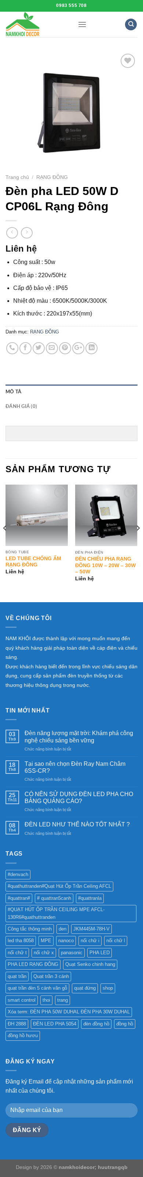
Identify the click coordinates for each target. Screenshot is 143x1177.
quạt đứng (85, 988)
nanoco (66, 940)
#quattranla (90, 898)
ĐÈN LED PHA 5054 (54, 1024)
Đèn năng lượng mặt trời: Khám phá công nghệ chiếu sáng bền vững (79, 736)
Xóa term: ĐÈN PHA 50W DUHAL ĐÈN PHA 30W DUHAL (69, 1011)
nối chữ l (115, 940)
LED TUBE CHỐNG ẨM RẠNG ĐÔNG (33, 562)
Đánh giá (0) (21, 406)
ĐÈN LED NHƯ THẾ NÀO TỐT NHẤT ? (77, 824)
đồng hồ (124, 1024)
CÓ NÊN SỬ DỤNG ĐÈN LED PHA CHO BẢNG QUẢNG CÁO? (79, 797)
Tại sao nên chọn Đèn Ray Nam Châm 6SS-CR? (75, 767)
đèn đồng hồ (96, 1024)
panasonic (71, 952)
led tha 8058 (21, 940)
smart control (22, 1000)
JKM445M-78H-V (91, 929)
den (62, 929)
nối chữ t (17, 952)
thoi (46, 1000)
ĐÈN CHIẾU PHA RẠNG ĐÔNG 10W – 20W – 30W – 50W (105, 565)
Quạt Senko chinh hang (90, 964)
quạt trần (17, 976)
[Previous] (5, 542)
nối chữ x (44, 952)
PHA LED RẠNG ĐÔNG (33, 964)
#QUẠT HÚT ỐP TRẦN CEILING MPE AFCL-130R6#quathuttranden (56, 913)
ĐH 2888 (17, 1024)
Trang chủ (17, 177)
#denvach (18, 874)
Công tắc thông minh (30, 929)
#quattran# (19, 898)
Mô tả (13, 392)
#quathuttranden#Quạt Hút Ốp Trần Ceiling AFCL (59, 886)
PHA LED (99, 952)
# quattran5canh (54, 898)
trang (62, 1000)
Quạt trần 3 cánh (51, 976)
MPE (46, 940)
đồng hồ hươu (23, 1035)
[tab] (72, 392)
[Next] (138, 542)
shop (108, 988)
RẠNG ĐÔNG (52, 177)
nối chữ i (90, 940)
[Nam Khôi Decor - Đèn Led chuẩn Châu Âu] (36, 24)
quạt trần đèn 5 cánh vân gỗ (37, 988)
